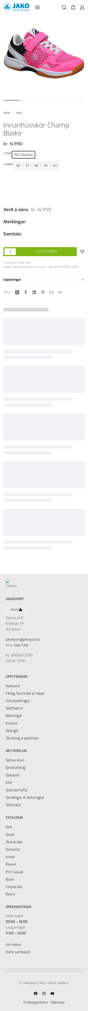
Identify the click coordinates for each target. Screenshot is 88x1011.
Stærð (8, 164)
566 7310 (21, 645)
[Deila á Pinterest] (43, 292)
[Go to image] (11, 100)
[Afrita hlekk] (60, 292)
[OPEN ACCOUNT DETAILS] (82, 7)
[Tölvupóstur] (51, 292)
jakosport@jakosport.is (23, 639)
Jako (19, 113)
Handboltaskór (21, 267)
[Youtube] (52, 993)
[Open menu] (37, 7)
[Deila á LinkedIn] (34, 292)
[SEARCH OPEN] (64, 7)
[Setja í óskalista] (82, 251)
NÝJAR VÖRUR (62, 267)
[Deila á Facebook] (26, 292)
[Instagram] (44, 993)
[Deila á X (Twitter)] (17, 292)
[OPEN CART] (73, 7)
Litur (7, 153)
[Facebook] (35, 993)
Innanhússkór (39, 267)
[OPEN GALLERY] (44, 55)
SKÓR (6, 113)
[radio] (23, 154)
